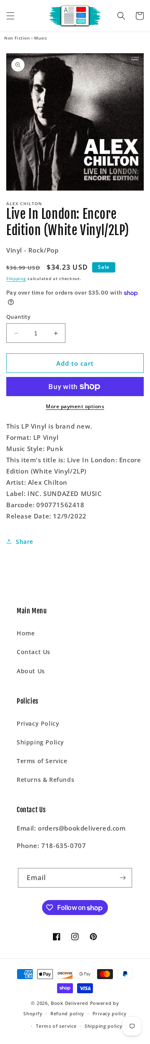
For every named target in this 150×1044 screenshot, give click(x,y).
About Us (31, 671)
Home (26, 633)
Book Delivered (69, 1003)
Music (40, 38)
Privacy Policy (38, 723)
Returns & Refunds (45, 780)
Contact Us (33, 652)
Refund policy (67, 1013)
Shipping (16, 278)
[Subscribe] (122, 878)
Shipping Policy (40, 742)
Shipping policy (103, 1026)
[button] (10, 16)
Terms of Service (42, 761)
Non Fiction (17, 38)
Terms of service (56, 1026)
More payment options (75, 406)
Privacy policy (109, 1013)
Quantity (18, 316)
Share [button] (24, 542)
